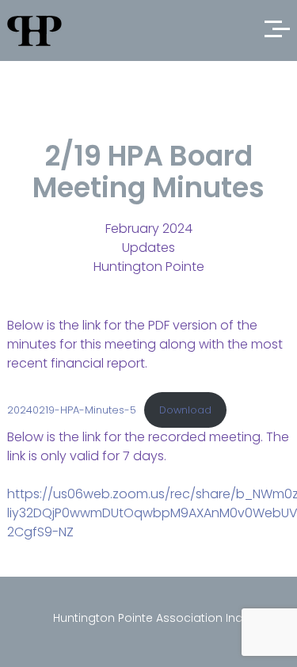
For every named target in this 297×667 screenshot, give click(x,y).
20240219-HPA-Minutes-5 (71, 410)
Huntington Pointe (148, 266)
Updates (148, 247)
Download (185, 410)
